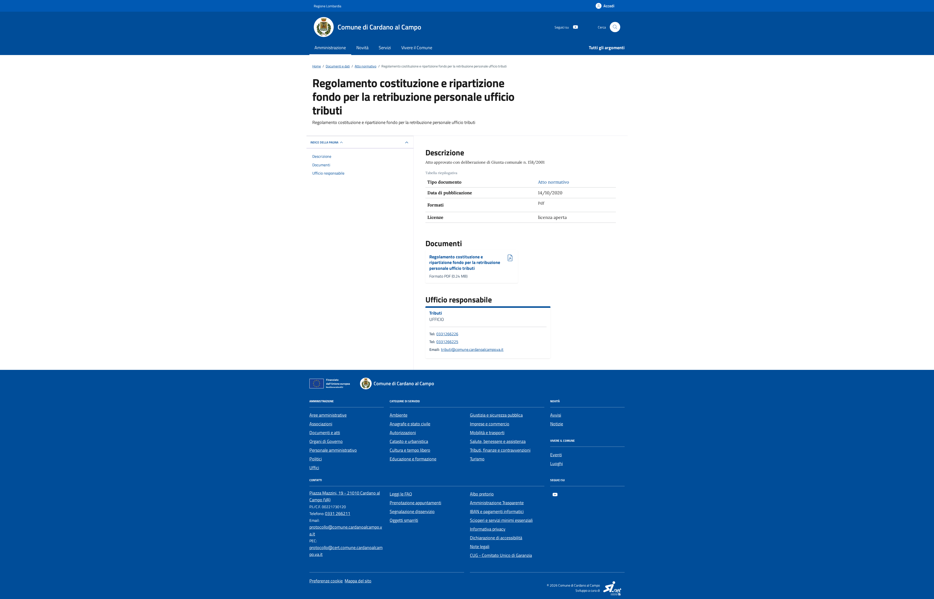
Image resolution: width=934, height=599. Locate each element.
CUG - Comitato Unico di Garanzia (501, 555)
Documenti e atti (324, 432)
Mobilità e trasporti (487, 432)
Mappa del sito (358, 581)
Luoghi (556, 463)
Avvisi (555, 415)
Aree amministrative (328, 415)
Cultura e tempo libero (410, 450)
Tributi (435, 313)
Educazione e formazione (413, 459)
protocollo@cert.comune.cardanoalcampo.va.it (346, 551)
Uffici (314, 467)
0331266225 (447, 342)
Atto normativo (553, 182)
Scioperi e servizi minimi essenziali (501, 520)
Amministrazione (330, 47)
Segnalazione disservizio (412, 511)
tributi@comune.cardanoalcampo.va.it (472, 349)
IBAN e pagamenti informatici (497, 511)
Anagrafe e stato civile (410, 424)
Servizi (385, 47)
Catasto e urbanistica (409, 441)
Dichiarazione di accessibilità (496, 537)
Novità (362, 47)
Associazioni (320, 424)
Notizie (556, 424)
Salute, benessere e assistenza (498, 441)
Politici (315, 459)
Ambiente (398, 415)
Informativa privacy (487, 529)
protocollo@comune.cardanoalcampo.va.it (345, 530)
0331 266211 (337, 513)
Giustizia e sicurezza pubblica (496, 415)
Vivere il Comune (416, 47)
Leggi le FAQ (401, 494)
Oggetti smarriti (404, 520)
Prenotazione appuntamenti (415, 502)
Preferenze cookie (326, 581)
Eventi (556, 454)
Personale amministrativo (333, 450)
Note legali (479, 546)
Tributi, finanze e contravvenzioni (500, 450)
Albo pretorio (482, 494)
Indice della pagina (324, 142)
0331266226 (447, 334)
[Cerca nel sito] (615, 27)
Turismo (477, 459)
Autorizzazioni (403, 432)
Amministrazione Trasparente (497, 502)
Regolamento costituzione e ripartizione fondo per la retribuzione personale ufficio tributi (464, 262)
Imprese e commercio (489, 424)
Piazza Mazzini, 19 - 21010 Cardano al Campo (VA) (344, 496)
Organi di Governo (326, 441)
